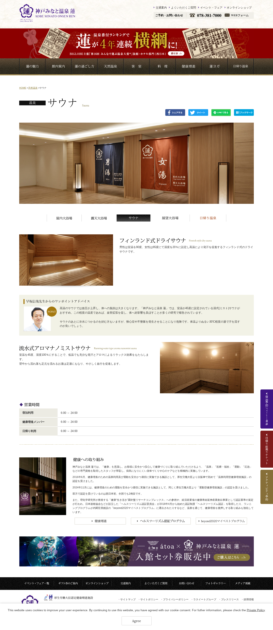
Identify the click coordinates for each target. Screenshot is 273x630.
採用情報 (247, 599)
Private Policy (256, 610)
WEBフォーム (240, 15)
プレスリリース (228, 599)
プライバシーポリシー (174, 599)
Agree (136, 621)
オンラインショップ (239, 7)
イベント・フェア (211, 7)
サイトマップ (127, 599)
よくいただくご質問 (183, 7)
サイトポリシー (148, 599)
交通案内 (161, 7)
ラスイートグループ (203, 599)
